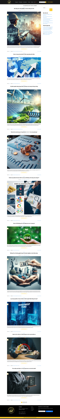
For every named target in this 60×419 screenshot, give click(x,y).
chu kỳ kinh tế (14, 83)
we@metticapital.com (23, 413)
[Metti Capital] (10, 2)
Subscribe (49, 411)
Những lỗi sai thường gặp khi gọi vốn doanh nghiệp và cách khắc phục (24, 253)
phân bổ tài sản (18, 220)
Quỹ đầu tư (20, 331)
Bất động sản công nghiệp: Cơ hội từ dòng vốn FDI (24, 8)
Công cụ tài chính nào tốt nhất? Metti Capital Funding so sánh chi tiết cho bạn (47, 29)
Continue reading (24, 172)
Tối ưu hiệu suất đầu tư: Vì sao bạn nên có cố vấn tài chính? (24, 368)
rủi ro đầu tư (18, 365)
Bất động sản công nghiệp (15, 51)
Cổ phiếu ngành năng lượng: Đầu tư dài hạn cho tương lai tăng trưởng (24, 86)
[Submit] (45, 2)
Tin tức (24, 7)
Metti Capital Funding (20, 51)
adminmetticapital (27, 10)
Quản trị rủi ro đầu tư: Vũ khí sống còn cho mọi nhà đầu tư (24, 334)
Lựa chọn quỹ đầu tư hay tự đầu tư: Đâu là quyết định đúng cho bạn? (24, 298)
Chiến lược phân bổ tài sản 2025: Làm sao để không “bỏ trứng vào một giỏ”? (24, 177)
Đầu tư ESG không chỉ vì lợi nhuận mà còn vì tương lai (24, 223)
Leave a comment (39, 51)
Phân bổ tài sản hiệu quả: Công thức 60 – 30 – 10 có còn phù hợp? (24, 132)
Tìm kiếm (50, 10)
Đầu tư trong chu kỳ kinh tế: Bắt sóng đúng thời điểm (24, 54)
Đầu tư (13, 331)
